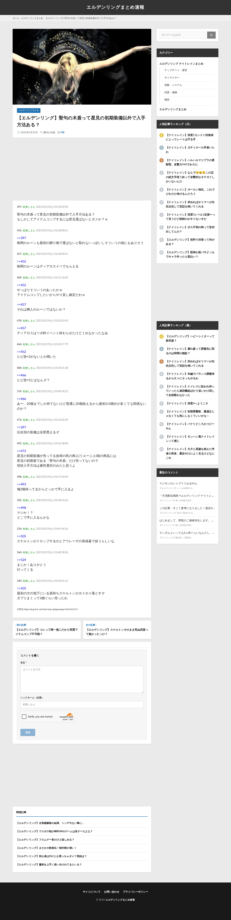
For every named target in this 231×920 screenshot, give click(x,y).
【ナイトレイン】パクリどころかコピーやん (190, 426)
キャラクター (172, 77)
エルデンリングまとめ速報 (115, 7)
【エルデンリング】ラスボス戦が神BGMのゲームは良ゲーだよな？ (54, 831)
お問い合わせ (111, 892)
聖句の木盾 (49, 132)
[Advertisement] (82, 172)
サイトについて (92, 892)
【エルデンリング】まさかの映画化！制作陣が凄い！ (46, 848)
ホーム (16, 18)
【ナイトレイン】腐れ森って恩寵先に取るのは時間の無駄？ (190, 351)
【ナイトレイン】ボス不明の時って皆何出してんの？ (190, 229)
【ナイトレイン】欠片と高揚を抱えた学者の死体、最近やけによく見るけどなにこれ (190, 453)
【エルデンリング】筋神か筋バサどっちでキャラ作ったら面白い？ (190, 254)
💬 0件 (61, 132)
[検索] (211, 35)
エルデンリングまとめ (32, 18)
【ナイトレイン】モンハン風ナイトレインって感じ (190, 438)
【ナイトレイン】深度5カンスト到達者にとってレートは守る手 (189, 137)
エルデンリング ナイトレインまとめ (181, 63)
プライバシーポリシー (135, 892)
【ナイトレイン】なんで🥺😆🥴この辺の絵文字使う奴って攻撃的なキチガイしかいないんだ (190, 177)
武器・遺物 (170, 92)
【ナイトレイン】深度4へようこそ (187, 403)
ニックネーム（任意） (32, 697)
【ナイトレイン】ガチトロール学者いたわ (190, 149)
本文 (23, 662)
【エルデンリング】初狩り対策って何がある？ (190, 241)
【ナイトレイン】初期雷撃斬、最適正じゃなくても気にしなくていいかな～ (190, 413)
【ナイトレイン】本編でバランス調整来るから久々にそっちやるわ (190, 376)
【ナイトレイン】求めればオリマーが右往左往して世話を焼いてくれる (190, 204)
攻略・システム (173, 85)
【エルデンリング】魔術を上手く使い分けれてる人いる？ (49, 864)
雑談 (166, 99)
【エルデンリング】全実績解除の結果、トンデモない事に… (50, 823)
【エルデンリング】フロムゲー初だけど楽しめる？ (45, 839)
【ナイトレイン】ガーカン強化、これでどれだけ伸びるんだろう (190, 191)
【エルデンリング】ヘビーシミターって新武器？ (190, 338)
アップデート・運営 (175, 70)
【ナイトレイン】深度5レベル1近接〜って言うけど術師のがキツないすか (190, 216)
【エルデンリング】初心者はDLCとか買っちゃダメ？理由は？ (51, 856)
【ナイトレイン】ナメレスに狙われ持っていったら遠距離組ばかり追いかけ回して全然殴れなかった (190, 391)
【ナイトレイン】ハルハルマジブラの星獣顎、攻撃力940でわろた (190, 162)
